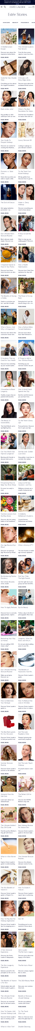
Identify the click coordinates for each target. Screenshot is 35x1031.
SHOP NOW (19, 3)
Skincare (6, 22)
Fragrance (25, 22)
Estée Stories (17, 14)
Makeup (15, 22)
